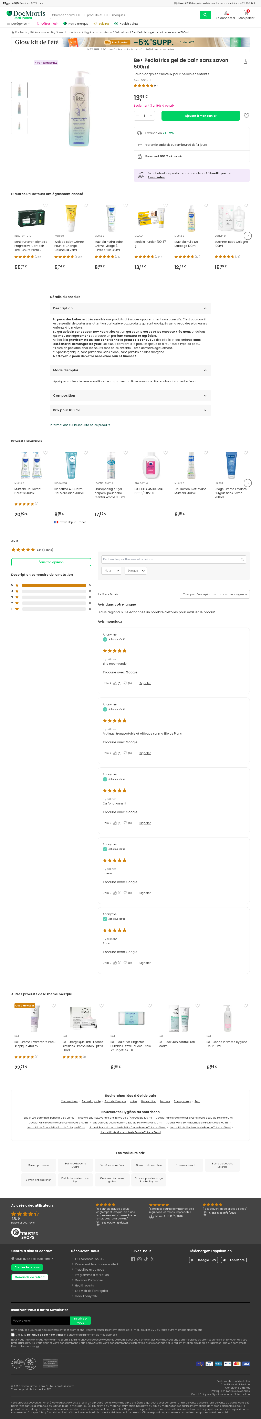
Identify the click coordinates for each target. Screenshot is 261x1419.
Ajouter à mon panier (201, 116)
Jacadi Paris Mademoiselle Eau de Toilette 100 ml (200, 1127)
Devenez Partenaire (89, 1280)
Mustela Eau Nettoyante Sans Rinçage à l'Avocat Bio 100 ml (115, 1117)
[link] (32, 550)
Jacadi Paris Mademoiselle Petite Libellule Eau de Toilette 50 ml (194, 1117)
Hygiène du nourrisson (98, 32)
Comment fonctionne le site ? (96, 1264)
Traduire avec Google (120, 672)
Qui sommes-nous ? (89, 1259)
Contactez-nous (27, 1267)
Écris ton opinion (51, 562)
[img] (79, 108)
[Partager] (245, 61)
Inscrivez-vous (80, 1320)
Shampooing (182, 1101)
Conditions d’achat (237, 1387)
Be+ (136, 80)
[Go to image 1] (19, 90)
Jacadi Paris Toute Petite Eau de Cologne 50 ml (56, 1127)
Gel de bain (122, 32)
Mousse (165, 1101)
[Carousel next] (248, 236)
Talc (197, 1101)
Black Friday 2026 (87, 1296)
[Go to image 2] (19, 108)
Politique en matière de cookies (230, 1391)
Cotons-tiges (69, 1101)
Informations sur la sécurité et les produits (80, 425)
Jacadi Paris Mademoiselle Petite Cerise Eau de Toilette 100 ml (127, 1127)
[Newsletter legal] (13, 1334)
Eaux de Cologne (115, 1101)
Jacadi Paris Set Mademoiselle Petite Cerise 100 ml (197, 1122)
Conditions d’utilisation (235, 1384)
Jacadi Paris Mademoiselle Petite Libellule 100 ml (58, 1122)
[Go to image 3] (19, 126)
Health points (84, 1285)
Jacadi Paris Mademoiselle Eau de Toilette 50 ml (131, 1132)
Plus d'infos (156, 177)
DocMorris (21, 32)
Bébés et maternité (41, 32)
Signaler (145, 683)
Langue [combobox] (133, 570)
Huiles (133, 1101)
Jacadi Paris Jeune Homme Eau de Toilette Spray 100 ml (127, 1122)
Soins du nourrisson (68, 32)
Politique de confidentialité (233, 1381)
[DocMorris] (26, 15)
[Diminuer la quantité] (137, 115)
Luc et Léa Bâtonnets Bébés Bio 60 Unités (49, 1117)
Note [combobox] (108, 570)
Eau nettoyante (91, 1101)
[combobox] (219, 594)
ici (37, 1346)
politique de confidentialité (45, 1334)
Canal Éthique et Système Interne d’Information (220, 1394)
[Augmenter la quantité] (151, 115)
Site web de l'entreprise (91, 1291)
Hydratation (148, 1101)
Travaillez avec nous (89, 1270)
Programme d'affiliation (92, 1275)
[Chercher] (205, 15)
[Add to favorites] (246, 116)
